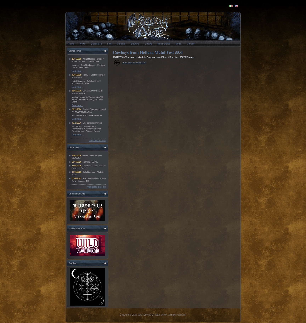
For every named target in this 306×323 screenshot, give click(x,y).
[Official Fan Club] (87, 210)
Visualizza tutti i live (96, 187)
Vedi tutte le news (97, 140)
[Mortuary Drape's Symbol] (87, 305)
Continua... (77, 71)
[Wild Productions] (87, 245)
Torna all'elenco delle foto (133, 63)
